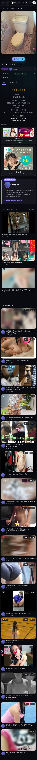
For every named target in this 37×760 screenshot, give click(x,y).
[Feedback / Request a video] (22, 2)
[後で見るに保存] (32, 306)
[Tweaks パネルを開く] (29, 2)
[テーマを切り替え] (25, 2)
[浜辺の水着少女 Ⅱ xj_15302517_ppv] (18, 568)
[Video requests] (18, 2)
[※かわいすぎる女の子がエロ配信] (18, 649)
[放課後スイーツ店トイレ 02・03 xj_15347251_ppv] (18, 429)
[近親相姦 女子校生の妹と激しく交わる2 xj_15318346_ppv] (18, 318)
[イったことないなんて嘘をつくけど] (18, 457)
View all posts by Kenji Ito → (14, 199)
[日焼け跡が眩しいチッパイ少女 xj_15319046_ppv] (18, 540)
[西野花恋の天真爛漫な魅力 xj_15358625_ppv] (18, 401)
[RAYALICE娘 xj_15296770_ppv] (18, 731)
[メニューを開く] (3, 3)
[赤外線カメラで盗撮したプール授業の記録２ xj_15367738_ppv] (18, 677)
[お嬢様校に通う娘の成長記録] (18, 622)
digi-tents (10, 8)
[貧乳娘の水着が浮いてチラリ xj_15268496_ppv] (18, 705)
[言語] (13, 2)
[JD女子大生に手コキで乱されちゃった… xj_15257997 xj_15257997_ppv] (18, 512)
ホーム (3, 8)
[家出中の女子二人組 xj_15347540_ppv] (18, 346)
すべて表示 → (31, 208)
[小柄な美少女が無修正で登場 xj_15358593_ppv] (18, 484)
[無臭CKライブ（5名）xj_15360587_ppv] (18, 595)
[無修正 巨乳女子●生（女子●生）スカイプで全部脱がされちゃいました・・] (18, 374)
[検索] (7, 3)
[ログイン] (33, 2)
